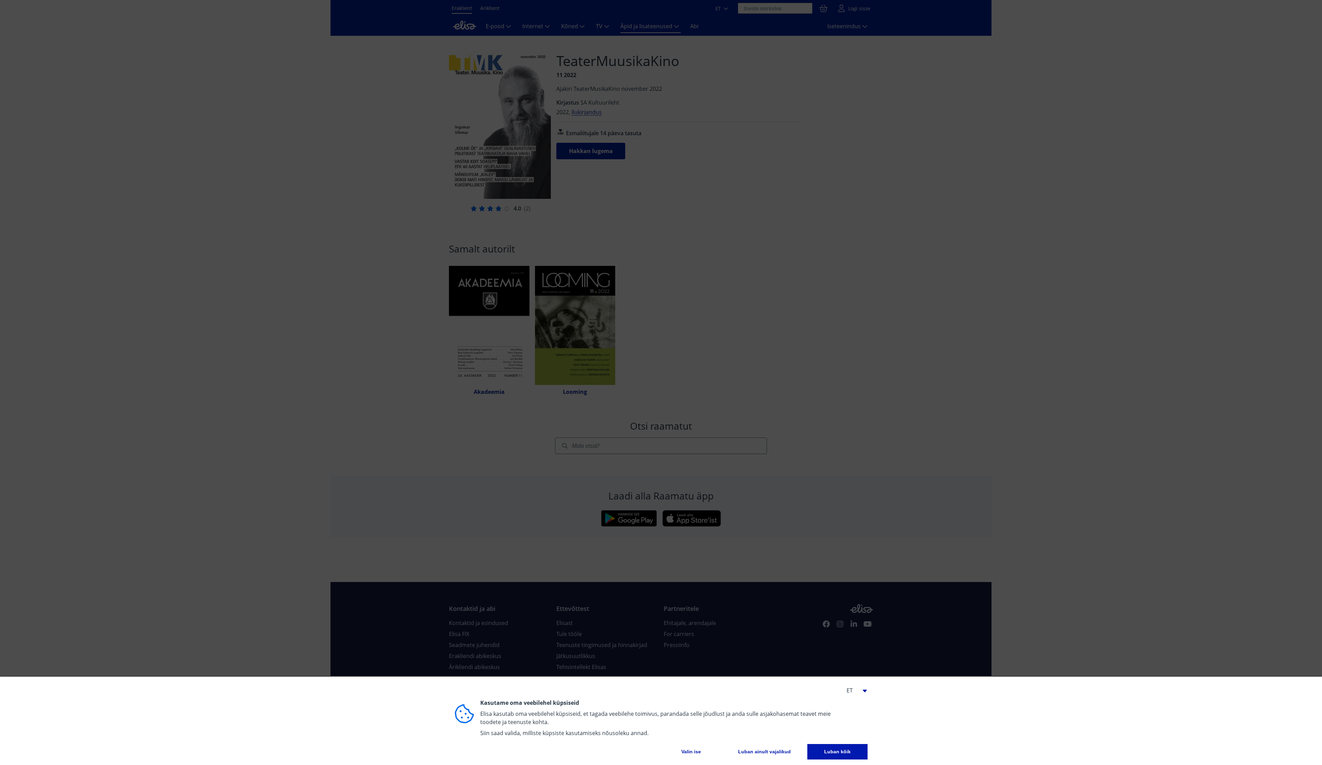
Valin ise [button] (691, 751)
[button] (854, 690)
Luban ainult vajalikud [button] (764, 751)
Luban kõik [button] (837, 751)
